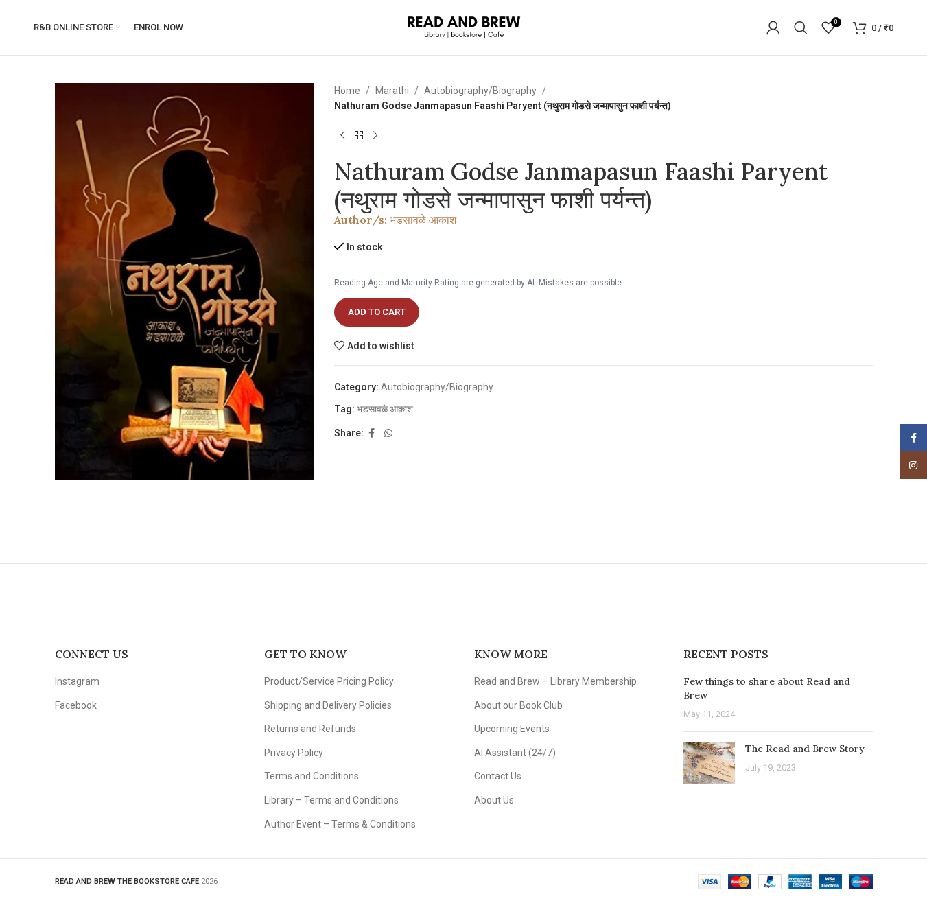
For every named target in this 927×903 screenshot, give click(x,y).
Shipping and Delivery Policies (328, 705)
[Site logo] (463, 26)
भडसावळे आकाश (423, 219)
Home (347, 90)
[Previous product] (342, 136)
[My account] (773, 27)
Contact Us (497, 776)
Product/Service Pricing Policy (329, 681)
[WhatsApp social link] (388, 433)
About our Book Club (518, 705)
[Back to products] (359, 136)
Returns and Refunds (310, 728)
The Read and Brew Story (805, 748)
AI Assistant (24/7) (515, 752)
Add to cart (377, 312)
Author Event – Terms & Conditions (340, 824)
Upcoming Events (512, 728)
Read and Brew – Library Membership (555, 681)
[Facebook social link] (372, 433)
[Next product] (375, 136)
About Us (494, 800)
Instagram (77, 681)
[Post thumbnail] (709, 763)
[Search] (800, 27)
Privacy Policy (293, 752)
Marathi (392, 90)
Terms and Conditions (311, 776)
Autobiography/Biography (480, 90)
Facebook (76, 705)
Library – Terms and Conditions (331, 800)
